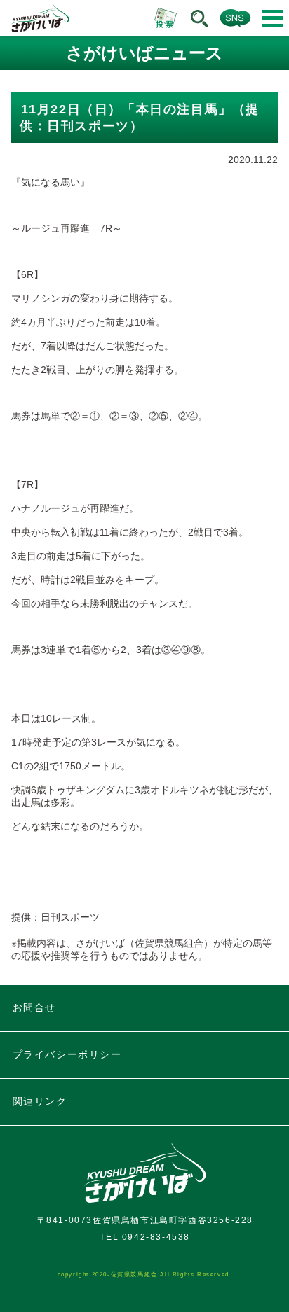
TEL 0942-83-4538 (145, 1237)
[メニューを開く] (273, 18)
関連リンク (40, 1101)
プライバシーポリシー (67, 1054)
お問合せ (34, 1007)
